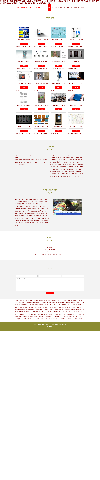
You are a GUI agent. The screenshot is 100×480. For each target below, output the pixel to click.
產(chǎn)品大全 (61, 7)
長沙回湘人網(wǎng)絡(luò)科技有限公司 (27, 7)
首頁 (49, 7)
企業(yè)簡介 (54, 7)
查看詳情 (24, 65)
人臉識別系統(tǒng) (41, 327)
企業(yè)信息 (76, 7)
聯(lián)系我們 (69, 7)
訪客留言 (82, 7)
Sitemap (75, 327)
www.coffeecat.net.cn (52, 251)
